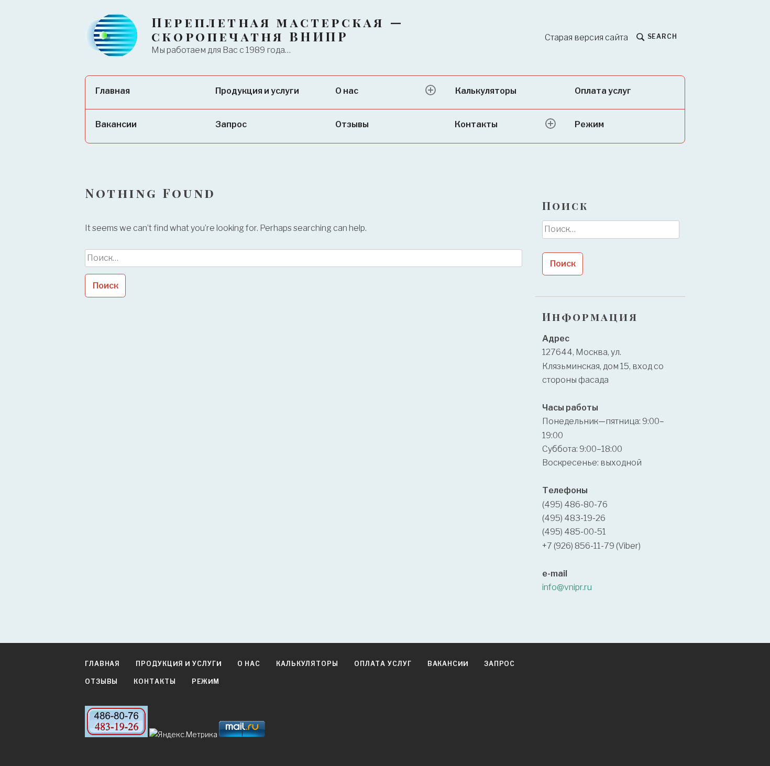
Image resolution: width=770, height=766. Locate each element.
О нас (346, 91)
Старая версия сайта (586, 37)
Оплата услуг (603, 91)
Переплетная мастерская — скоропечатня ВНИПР (277, 29)
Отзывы (352, 124)
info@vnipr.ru (567, 587)
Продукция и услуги (257, 91)
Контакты (476, 124)
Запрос (231, 124)
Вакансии (116, 124)
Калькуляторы (485, 91)
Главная (112, 91)
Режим (589, 124)
